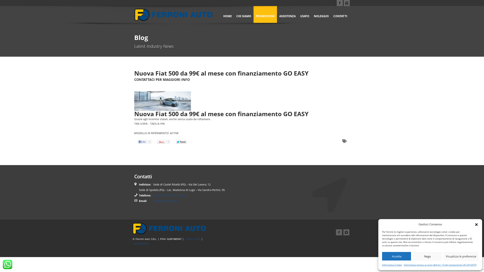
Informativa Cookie (392, 265)
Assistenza (287, 16)
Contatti (340, 16)
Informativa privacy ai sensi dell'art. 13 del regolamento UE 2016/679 (440, 265)
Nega (427, 256)
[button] (476, 224)
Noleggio (321, 16)
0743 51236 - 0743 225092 (169, 195)
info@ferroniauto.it (165, 201)
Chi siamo (243, 16)
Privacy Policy (192, 239)
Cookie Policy (141, 243)
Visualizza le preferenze (461, 256)
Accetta (396, 256)
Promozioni (265, 16)
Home (227, 16)
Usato (304, 16)
